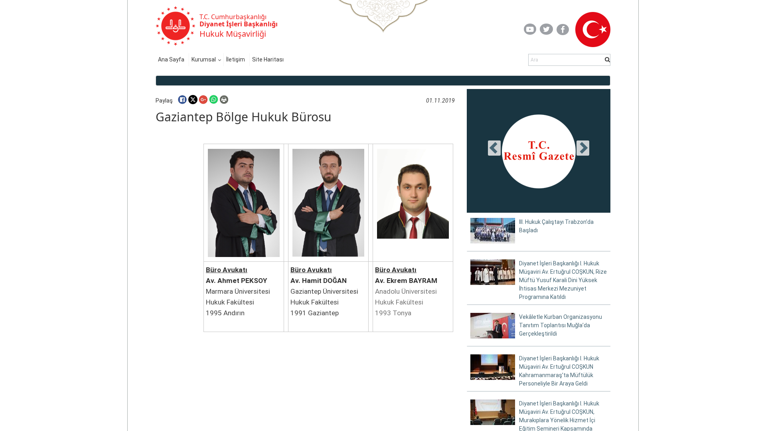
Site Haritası (268, 59)
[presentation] (494, 148)
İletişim (235, 59)
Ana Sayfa (171, 59)
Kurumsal (204, 59)
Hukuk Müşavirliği (232, 33)
